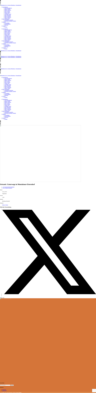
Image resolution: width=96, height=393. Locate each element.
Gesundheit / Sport (7, 35)
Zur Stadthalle (6, 44)
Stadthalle (4, 43)
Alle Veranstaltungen (8, 8)
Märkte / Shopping (7, 10)
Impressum (4, 389)
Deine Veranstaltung (5, 40)
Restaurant (6, 46)
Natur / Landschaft (7, 38)
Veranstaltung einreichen (8, 41)
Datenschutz (4, 390)
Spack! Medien (18, 392)
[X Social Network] (49, 293)
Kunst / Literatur (7, 12)
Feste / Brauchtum (7, 36)
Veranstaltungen (5, 7)
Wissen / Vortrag (7, 39)
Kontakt (5, 48)
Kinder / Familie (7, 9)
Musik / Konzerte (7, 37)
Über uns (3, 47)
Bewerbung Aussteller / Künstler (10, 42)
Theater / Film (6, 13)
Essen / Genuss (7, 11)
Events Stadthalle (7, 45)
